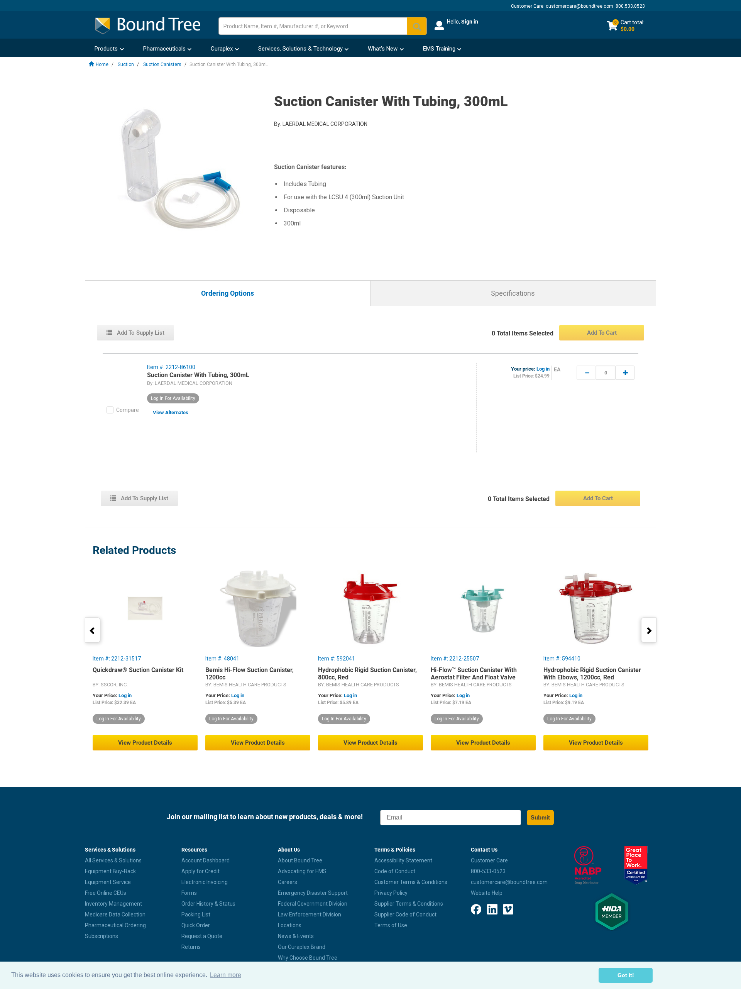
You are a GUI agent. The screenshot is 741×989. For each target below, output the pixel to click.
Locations (289, 925)
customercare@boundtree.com (579, 6)
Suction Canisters (162, 64)
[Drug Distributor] (587, 865)
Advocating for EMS (302, 871)
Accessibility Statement (403, 860)
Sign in (469, 22)
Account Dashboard (205, 860)
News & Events (296, 936)
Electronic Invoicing (204, 882)
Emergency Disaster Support (313, 893)
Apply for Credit (200, 871)
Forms (189, 893)
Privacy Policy (391, 893)
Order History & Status (208, 904)
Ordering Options (227, 293)
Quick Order (195, 925)
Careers (287, 882)
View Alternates (170, 412)
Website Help (486, 893)
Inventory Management (113, 904)
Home (102, 64)
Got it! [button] (626, 975)
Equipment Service (108, 882)
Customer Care (489, 860)
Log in (543, 369)
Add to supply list (139, 332)
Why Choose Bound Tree (307, 958)
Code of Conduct (394, 871)
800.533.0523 (630, 6)
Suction (126, 64)
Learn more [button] (225, 975)
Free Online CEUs (105, 893)
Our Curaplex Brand (301, 947)
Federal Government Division (312, 904)
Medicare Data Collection (115, 914)
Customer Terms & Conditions (410, 882)
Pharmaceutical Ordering (115, 925)
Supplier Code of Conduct (405, 914)
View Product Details (145, 742)
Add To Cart (602, 332)
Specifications (513, 293)
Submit (540, 817)
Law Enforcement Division (309, 914)
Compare (127, 410)
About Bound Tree (300, 860)
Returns (191, 947)
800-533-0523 (488, 871)
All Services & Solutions (113, 860)
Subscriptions (101, 936)
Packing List (195, 914)
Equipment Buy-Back (110, 871)
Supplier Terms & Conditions (408, 904)
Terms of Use (390, 925)
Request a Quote (201, 936)
